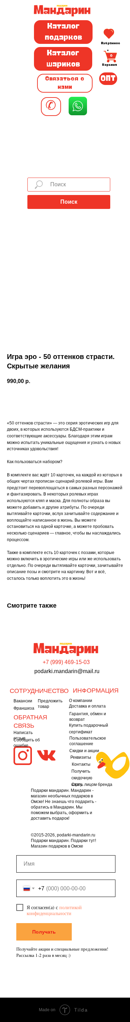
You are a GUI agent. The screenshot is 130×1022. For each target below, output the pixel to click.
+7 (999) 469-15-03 (66, 662)
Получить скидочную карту (81, 778)
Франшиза (24, 708)
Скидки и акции (84, 750)
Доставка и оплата (87, 706)
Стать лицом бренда (91, 784)
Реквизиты (80, 757)
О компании (80, 700)
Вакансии (23, 701)
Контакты (81, 764)
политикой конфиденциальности (54, 910)
